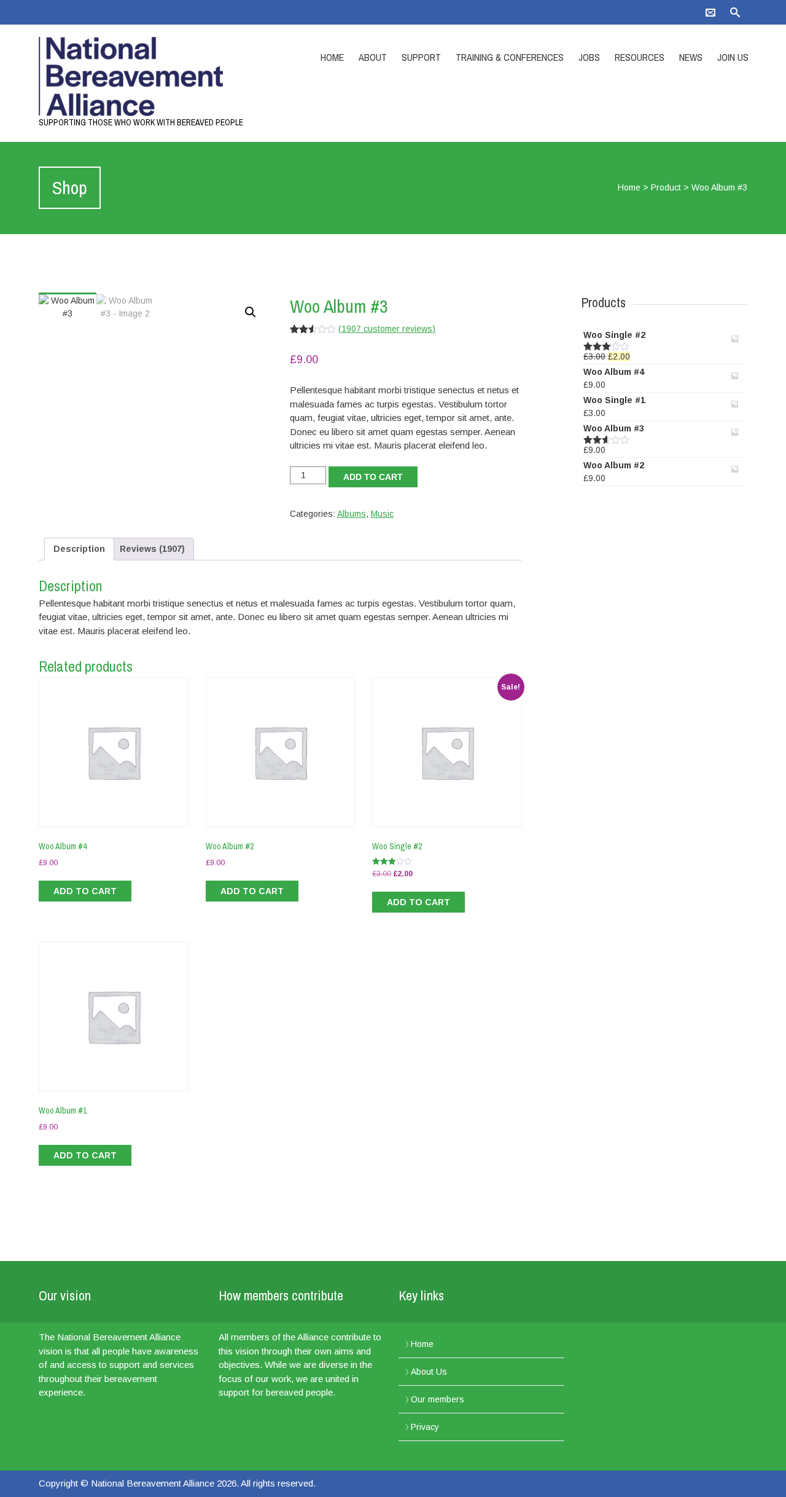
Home (332, 57)
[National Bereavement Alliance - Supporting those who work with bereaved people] (144, 76)
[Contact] (710, 12)
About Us (429, 1372)
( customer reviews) (386, 329)
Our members (437, 1399)
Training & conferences (510, 57)
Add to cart (373, 477)
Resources (639, 57)
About (373, 57)
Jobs (589, 57)
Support (421, 57)
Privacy (425, 1427)
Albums (351, 514)
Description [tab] (79, 549)
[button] (250, 312)
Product (666, 187)
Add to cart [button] (85, 891)
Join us (733, 57)
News (690, 57)
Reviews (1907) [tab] (152, 549)
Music (382, 514)
